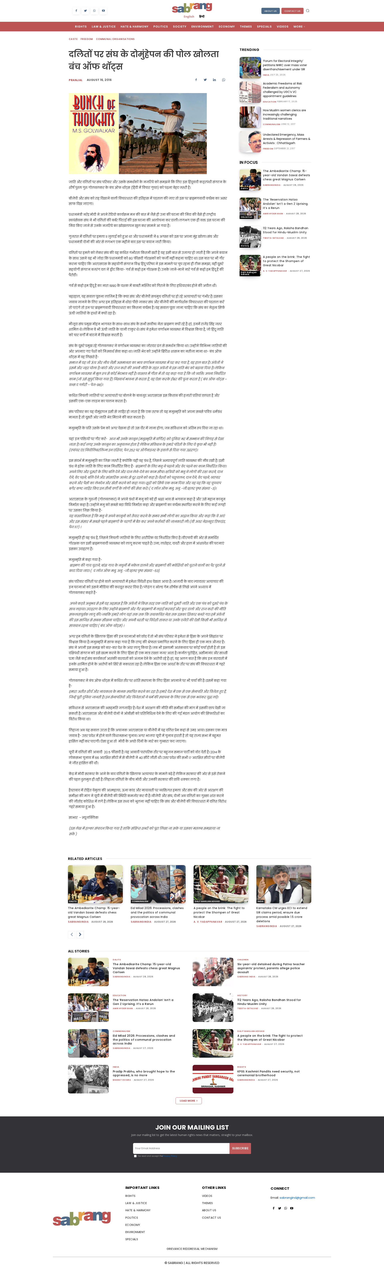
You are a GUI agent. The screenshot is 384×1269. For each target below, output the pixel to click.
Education (269, 102)
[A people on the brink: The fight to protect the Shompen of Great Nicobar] (250, 265)
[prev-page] (71, 934)
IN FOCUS (249, 162)
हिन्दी (201, 16)
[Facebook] (76, 10)
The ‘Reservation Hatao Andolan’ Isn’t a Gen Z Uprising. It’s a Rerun (285, 204)
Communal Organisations (115, 39)
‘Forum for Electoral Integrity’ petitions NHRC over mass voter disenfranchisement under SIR (285, 65)
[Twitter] (85, 10)
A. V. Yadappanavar (275, 270)
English (189, 16)
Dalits (244, 188)
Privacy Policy (170, 1156)
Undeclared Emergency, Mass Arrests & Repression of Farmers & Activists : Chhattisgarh (286, 139)
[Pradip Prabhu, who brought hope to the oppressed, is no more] (88, 1079)
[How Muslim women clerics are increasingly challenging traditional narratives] (250, 117)
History (245, 245)
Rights (241, 1066)
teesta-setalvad (273, 238)
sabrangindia (271, 185)
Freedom (87, 39)
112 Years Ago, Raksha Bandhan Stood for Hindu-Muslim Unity (285, 230)
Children (242, 959)
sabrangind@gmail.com (297, 1197)
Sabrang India (246, 976)
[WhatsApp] (94, 10)
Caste (73, 39)
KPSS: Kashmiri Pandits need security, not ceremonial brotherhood (268, 1073)
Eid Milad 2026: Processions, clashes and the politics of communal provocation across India (157, 912)
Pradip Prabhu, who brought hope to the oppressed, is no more (144, 1073)
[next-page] (80, 934)
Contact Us (292, 11)
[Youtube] (103, 10)
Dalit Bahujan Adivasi (249, 273)
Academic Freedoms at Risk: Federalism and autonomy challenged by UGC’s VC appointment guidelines (282, 89)
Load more (187, 1100)
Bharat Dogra (122, 1079)
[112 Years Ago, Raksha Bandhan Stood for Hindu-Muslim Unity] (250, 236)
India (266, 75)
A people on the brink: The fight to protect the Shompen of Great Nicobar (286, 261)
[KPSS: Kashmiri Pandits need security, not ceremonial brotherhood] (213, 1079)
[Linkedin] (214, 80)
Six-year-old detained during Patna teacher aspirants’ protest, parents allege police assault (271, 968)
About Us (270, 11)
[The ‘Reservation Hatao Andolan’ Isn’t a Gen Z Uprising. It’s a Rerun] (250, 208)
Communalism (271, 124)
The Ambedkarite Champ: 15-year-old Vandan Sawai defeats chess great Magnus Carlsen (286, 175)
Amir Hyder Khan (273, 213)
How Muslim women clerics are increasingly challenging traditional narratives (284, 114)
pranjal (76, 80)
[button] (307, 10)
